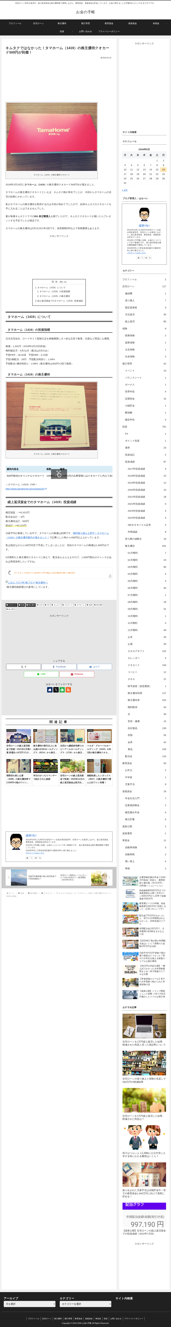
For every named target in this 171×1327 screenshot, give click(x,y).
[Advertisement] (32, 80)
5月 (48, 605)
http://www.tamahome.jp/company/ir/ (25, 489)
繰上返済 (11, 609)
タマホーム (81, 605)
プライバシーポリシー (133, 1318)
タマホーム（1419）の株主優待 (55, 296)
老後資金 (89, 1318)
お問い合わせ (116, 1318)
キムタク (57, 605)
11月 (41, 605)
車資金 (98, 1318)
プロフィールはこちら (35, 853)
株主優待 (31, 605)
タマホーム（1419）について (51, 287)
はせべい (31, 835)
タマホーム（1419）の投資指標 (55, 291)
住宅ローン (46, 1318)
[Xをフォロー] (56, 689)
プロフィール (33, 1318)
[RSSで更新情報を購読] (68, 689)
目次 (55, 281)
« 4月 (125, 190)
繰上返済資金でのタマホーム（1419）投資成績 (60, 301)
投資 (22, 605)
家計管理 (68, 1318)
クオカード (13, 605)
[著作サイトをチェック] (50, 689)
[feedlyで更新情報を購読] (62, 689)
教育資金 (78, 1318)
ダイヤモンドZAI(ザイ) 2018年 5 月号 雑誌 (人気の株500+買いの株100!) (44, 573)
